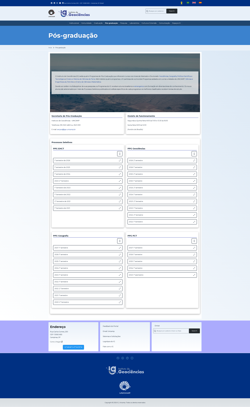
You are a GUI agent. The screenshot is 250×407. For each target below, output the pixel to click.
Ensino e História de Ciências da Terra (81, 79)
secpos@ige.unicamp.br (66, 129)
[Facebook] (118, 358)
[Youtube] (132, 358)
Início (50, 48)
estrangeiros (139, 86)
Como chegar (55, 342)
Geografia (173, 76)
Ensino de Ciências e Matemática (88, 82)
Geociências (163, 76)
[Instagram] (123, 358)
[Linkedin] (127, 358)
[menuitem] (74, 23)
